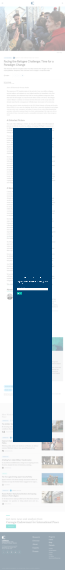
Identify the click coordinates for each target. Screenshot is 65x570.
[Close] (50, 130)
